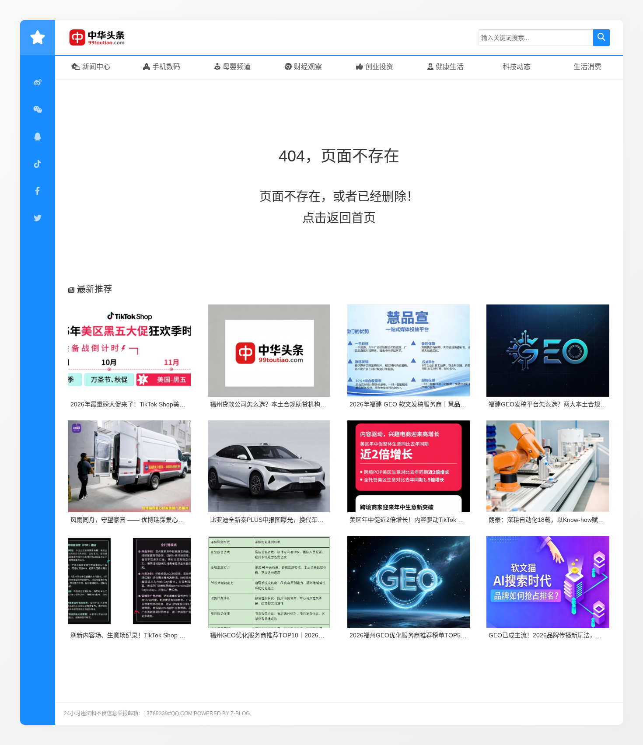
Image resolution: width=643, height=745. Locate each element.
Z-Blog (240, 713)
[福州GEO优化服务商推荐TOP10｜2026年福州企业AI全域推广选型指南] (269, 582)
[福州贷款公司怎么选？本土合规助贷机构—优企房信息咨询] (269, 350)
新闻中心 (96, 66)
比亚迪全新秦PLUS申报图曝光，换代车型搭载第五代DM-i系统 (295, 519)
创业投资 (379, 66)
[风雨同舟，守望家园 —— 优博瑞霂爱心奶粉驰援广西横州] (129, 466)
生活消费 (587, 66)
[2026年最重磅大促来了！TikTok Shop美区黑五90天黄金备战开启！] (129, 350)
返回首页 (351, 218)
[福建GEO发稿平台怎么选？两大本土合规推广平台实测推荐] (547, 350)
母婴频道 (237, 66)
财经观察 (308, 66)
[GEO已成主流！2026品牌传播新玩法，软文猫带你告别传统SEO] (547, 582)
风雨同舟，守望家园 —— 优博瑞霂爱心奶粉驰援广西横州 (148, 519)
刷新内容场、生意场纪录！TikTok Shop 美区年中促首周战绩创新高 (161, 635)
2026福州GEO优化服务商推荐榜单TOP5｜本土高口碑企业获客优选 (441, 635)
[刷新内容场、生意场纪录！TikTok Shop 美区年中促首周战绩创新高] (129, 582)
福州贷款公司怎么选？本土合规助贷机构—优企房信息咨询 (289, 404)
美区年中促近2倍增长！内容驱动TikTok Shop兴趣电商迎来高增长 (438, 519)
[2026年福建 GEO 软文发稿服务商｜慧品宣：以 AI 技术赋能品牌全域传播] (408, 350)
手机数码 (166, 66)
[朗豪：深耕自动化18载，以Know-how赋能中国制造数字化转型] (547, 466)
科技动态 (517, 66)
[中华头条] (109, 37)
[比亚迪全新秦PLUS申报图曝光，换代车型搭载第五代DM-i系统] (269, 466)
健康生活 (450, 66)
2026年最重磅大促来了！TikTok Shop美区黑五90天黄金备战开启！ (162, 404)
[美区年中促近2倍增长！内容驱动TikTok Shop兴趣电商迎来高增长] (408, 466)
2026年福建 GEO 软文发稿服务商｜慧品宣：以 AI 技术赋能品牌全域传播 (449, 404)
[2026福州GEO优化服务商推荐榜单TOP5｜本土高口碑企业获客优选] (408, 582)
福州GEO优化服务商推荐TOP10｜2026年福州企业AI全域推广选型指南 (307, 635)
